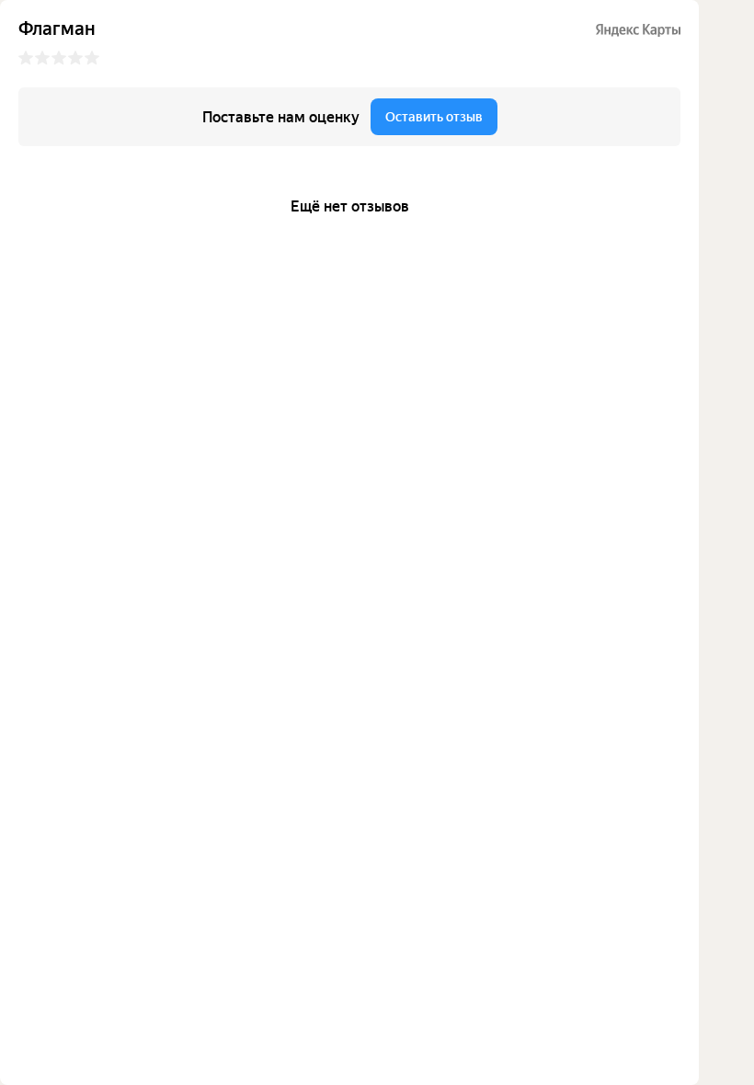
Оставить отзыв (434, 116)
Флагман (57, 29)
